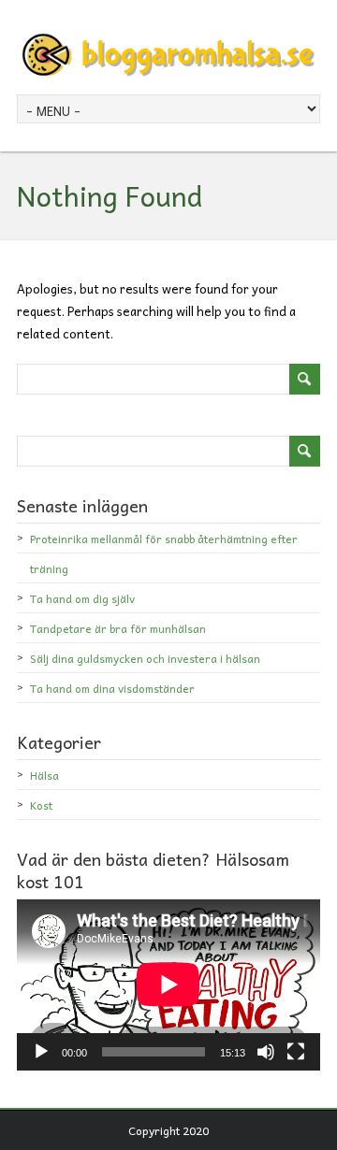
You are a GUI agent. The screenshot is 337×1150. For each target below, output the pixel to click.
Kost (41, 805)
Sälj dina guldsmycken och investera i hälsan (145, 658)
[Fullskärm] (295, 1051)
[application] (168, 984)
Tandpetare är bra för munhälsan (118, 628)
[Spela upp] (41, 1051)
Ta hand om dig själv (82, 598)
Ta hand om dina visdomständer (112, 688)
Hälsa (44, 775)
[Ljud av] (265, 1051)
